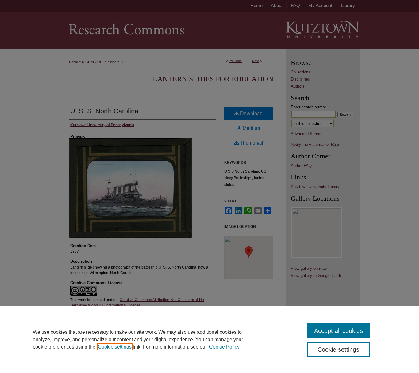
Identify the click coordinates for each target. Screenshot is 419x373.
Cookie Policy (224, 346)
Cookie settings (115, 346)
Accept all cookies (338, 330)
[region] (209, 339)
